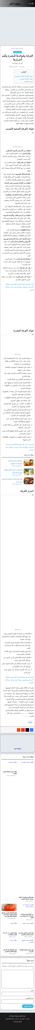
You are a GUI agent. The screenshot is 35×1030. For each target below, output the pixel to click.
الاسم (32, 990)
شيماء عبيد (21, 66)
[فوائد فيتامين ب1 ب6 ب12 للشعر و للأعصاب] (9, 926)
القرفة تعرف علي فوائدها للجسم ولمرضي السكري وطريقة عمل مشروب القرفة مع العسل (19, 447)
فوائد (29, 722)
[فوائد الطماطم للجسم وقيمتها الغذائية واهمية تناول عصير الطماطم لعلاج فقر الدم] (9, 907)
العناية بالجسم (14, 48)
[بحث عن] (26, 4)
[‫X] (27, 730)
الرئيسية (21, 48)
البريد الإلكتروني (30, 998)
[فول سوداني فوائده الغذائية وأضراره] (26, 943)
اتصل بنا (27, 1018)
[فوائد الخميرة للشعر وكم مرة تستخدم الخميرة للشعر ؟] (26, 926)
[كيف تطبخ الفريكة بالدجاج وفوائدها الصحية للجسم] (9, 943)
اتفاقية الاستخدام (17, 1021)
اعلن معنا (22, 1018)
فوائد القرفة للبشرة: (26, 79)
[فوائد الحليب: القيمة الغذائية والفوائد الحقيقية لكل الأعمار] (29, 471)
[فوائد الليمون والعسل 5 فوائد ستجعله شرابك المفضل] (26, 828)
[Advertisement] (17, 26)
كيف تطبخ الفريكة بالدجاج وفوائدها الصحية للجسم (10, 950)
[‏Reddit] (18, 730)
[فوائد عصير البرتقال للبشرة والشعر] (9, 765)
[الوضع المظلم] (23, 4)
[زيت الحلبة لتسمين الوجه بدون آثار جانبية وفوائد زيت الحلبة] (26, 908)
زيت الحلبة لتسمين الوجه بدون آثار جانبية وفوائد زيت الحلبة (27, 915)
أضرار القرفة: (28, 81)
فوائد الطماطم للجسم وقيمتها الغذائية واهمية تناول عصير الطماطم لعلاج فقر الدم (9, 914)
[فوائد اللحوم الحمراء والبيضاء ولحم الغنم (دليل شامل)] (29, 480)
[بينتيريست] (23, 730)
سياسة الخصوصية (10, 1018)
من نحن (17, 1018)
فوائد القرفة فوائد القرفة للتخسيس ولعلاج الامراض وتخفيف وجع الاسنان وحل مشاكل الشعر (19, 287)
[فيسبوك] (31, 730)
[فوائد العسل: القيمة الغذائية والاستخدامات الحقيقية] (29, 462)
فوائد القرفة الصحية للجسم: (24, 76)
